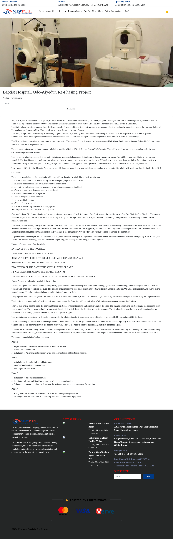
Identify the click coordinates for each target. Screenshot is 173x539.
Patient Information (113, 11)
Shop (100, 11)
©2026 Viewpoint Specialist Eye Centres (29, 529)
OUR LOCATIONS (124, 419)
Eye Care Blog (90, 11)
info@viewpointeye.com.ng (76, 5)
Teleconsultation (75, 11)
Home (41, 11)
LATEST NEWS (72, 419)
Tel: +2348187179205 (98, 5)
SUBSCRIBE (121, 471)
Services (62, 11)
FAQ (127, 11)
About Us (50, 11)
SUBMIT (148, 476)
